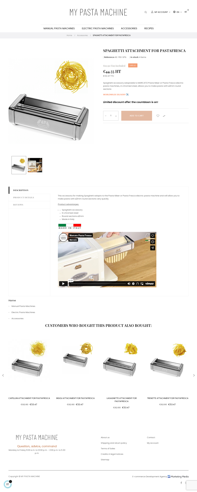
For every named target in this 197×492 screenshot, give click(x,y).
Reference (109, 57)
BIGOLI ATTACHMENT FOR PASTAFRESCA (75, 398)
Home (12, 300)
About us (105, 438)
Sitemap (105, 460)
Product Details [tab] (23, 197)
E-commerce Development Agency (150, 477)
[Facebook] (181, 483)
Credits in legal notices (112, 454)
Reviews (18, 204)
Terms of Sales (108, 449)
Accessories (18, 319)
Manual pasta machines (23, 306)
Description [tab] (20, 190)
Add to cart (137, 116)
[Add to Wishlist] (158, 116)
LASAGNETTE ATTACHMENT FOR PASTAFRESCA (122, 399)
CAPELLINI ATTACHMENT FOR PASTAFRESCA (29, 398)
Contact (151, 438)
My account (153, 443)
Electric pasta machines (23, 312)
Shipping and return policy (114, 443)
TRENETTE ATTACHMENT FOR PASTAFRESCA (167, 398)
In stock (135, 57)
